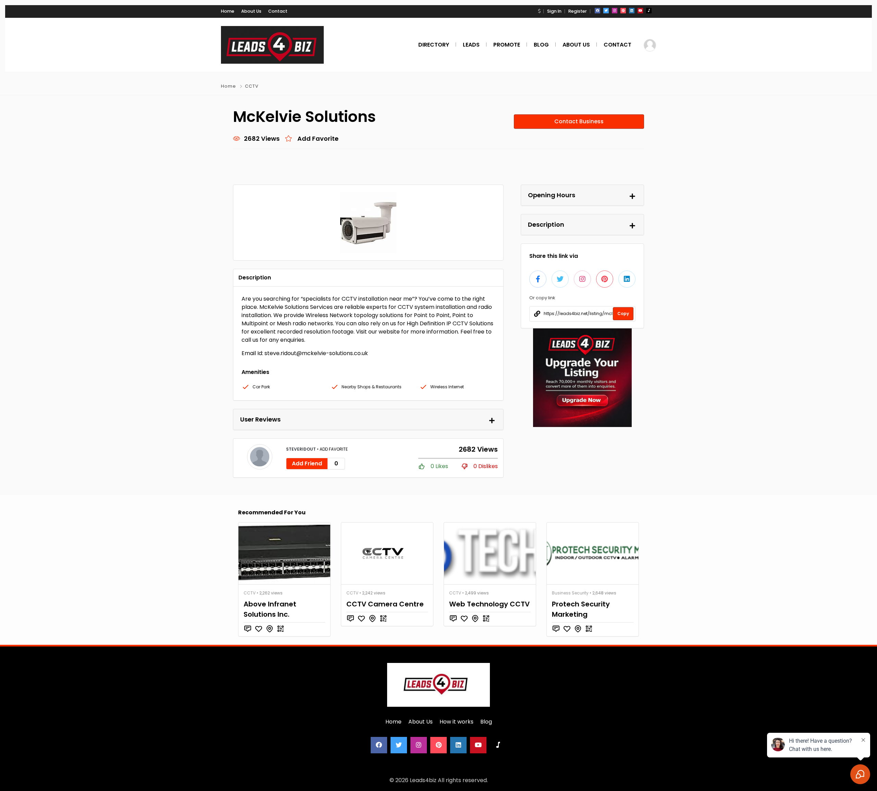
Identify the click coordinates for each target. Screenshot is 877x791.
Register (577, 11)
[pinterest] (623, 10)
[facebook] (597, 10)
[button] (539, 11)
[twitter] (606, 10)
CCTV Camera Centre (385, 604)
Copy (623, 313)
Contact (277, 11)
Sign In (554, 11)
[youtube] (640, 10)
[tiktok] (649, 10)
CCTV (252, 86)
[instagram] (614, 10)
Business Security (570, 593)
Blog (486, 722)
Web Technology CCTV (489, 604)
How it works (456, 722)
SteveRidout (301, 449)
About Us (251, 11)
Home (227, 11)
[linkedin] (631, 10)
